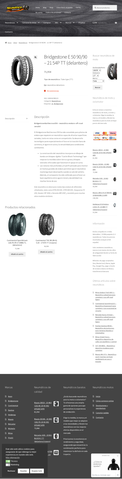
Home (38, 7)
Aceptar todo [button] (37, 471)
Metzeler (11, 424)
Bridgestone (58, 104)
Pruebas (82, 22)
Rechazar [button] (11, 471)
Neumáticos (10, 22)
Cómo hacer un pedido (65, 7)
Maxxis (10, 419)
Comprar (47, 22)
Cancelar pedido (102, 413)
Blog (44, 7)
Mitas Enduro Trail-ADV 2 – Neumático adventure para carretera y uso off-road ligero (105, 296)
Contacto (67, 12)
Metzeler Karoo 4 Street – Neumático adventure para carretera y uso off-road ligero (105, 318)
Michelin (11, 428)
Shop (51, 7)
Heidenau (12, 414)
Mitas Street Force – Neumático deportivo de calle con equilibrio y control (106, 339)
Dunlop (11, 410)
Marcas (68, 22)
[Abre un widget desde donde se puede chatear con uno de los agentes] (105, 465)
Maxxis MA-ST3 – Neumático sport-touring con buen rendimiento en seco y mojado (105, 358)
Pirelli (10, 438)
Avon (10, 396)
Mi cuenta (39, 12)
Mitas (10, 433)
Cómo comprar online (105, 401)
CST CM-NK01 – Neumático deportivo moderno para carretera (105, 348)
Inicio (9, 43)
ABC (56, 22)
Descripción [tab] (10, 118)
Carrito (78, 7)
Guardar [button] (23, 471)
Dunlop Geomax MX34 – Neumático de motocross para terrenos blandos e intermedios (104, 329)
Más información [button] (13, 458)
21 (52, 104)
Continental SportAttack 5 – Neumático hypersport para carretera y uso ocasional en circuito (105, 307)
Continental (13, 405)
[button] (35, 57)
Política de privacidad (53, 12)
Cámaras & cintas (29, 22)
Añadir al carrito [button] (17, 254)
